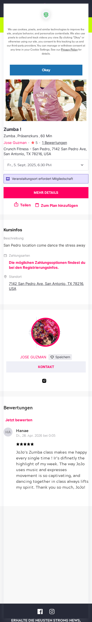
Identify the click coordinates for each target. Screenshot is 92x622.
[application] (46, 311)
